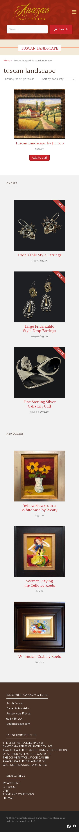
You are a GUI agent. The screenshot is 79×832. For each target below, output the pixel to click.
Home (7, 60)
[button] (61, 29)
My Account (11, 783)
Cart (6, 790)
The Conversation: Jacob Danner (26, 757)
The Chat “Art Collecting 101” (23, 742)
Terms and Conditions (18, 794)
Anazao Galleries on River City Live (27, 746)
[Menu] (74, 11)
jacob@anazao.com (18, 723)
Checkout (10, 787)
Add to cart (39, 157)
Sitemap (8, 798)
